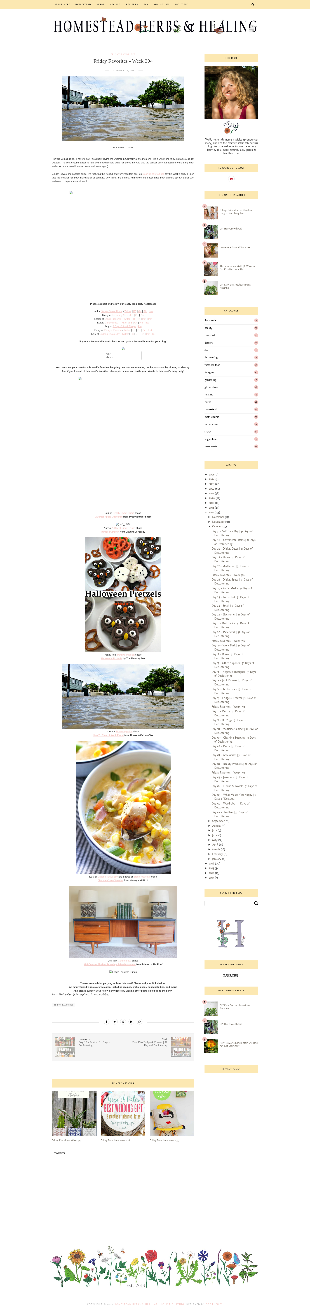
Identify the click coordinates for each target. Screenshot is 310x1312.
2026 (212, 474)
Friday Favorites (123, 54)
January (217, 859)
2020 (212, 498)
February (218, 854)
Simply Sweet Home (111, 311)
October (217, 526)
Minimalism (161, 4)
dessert (209, 342)
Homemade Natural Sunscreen (235, 247)
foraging (209, 372)
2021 (212, 493)
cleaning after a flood (153, 174)
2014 (212, 873)
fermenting (211, 357)
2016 (212, 863)
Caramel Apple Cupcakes (109, 516)
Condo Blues (111, 322)
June (215, 835)
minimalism (212, 424)
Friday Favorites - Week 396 (228, 575)
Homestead (83, 4)
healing (209, 394)
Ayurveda (210, 320)
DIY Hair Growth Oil (231, 228)
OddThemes (214, 1304)
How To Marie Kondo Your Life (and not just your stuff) (239, 1044)
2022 (212, 488)
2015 (212, 868)
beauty (208, 328)
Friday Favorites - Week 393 (228, 772)
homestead (211, 409)
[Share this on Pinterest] (123, 1022)
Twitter (128, 311)
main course (212, 417)
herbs (208, 402)
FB (134, 311)
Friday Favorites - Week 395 (228, 640)
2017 (212, 512)
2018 (212, 507)
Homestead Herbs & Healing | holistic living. (149, 1304)
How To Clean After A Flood (108, 735)
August (217, 825)
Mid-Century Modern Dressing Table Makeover (110, 964)
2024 (212, 479)
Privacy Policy (231, 1069)
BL (153, 334)
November (218, 521)
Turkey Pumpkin (110, 531)
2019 (212, 502)
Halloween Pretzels (111, 658)
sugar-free (211, 439)
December (218, 517)
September (219, 821)
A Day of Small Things (124, 326)
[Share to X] (115, 1022)
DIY (146, 4)
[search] (256, 903)
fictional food (212, 365)
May (215, 840)
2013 (212, 877)
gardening (210, 379)
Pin (145, 311)
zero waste (211, 446)
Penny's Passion (112, 330)
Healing (115, 4)
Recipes (131, 4)
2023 (212, 483)
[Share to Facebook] (106, 1022)
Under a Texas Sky (110, 334)
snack (208, 431)
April (215, 844)
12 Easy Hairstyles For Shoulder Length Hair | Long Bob (236, 212)
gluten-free (211, 387)
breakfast (210, 335)
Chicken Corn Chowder (110, 880)
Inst (151, 311)
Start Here (62, 4)
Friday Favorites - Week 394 (228, 706)
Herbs (100, 4)
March (216, 849)
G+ (140, 311)
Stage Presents (113, 319)
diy (206, 350)
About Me (181, 4)
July (215, 830)
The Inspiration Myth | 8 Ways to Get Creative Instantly (237, 268)
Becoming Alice (120, 315)
